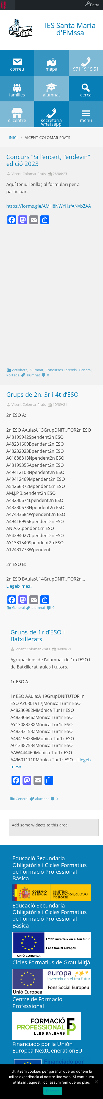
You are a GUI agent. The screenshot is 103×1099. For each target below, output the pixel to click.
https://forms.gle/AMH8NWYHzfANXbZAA (48, 206)
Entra (94, 4)
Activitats (19, 369)
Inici (13, 137)
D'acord (53, 1091)
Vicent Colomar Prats (29, 174)
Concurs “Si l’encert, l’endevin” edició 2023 (48, 160)
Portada (13, 375)
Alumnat (36, 369)
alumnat (33, 375)
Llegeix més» (19, 586)
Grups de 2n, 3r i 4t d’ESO (42, 394)
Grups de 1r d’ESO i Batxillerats (37, 635)
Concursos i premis (61, 369)
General (85, 369)
